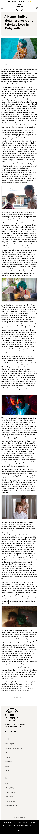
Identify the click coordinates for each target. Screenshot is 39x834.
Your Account (10, 796)
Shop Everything (10, 744)
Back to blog (21, 698)
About (7, 753)
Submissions (9, 762)
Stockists (8, 766)
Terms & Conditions (11, 792)
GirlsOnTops (21, 817)
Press (7, 771)
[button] (2, 8)
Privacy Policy (10, 788)
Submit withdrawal (11, 805)
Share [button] (5, 64)
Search (8, 783)
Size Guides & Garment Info (14, 748)
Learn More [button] (29, 825)
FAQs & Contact (10, 801)
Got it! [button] (19, 830)
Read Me (8, 757)
